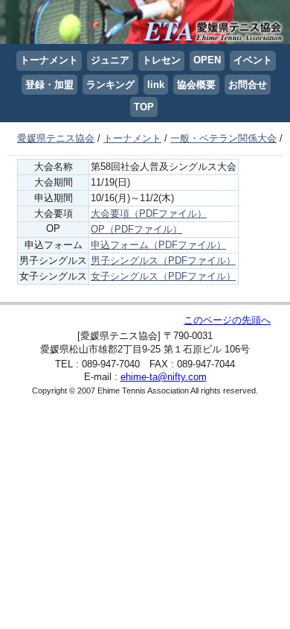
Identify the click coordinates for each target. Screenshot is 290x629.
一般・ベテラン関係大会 (223, 138)
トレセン (161, 60)
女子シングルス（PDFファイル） (163, 276)
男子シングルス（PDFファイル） (163, 260)
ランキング (110, 84)
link (155, 84)
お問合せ (247, 84)
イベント (252, 60)
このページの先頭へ (227, 320)
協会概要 (196, 84)
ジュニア (110, 60)
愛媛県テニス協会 (55, 138)
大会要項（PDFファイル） (149, 213)
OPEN (207, 60)
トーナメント (49, 60)
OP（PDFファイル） (136, 229)
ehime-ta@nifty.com (163, 376)
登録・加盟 (49, 84)
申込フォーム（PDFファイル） (158, 244)
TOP (144, 107)
